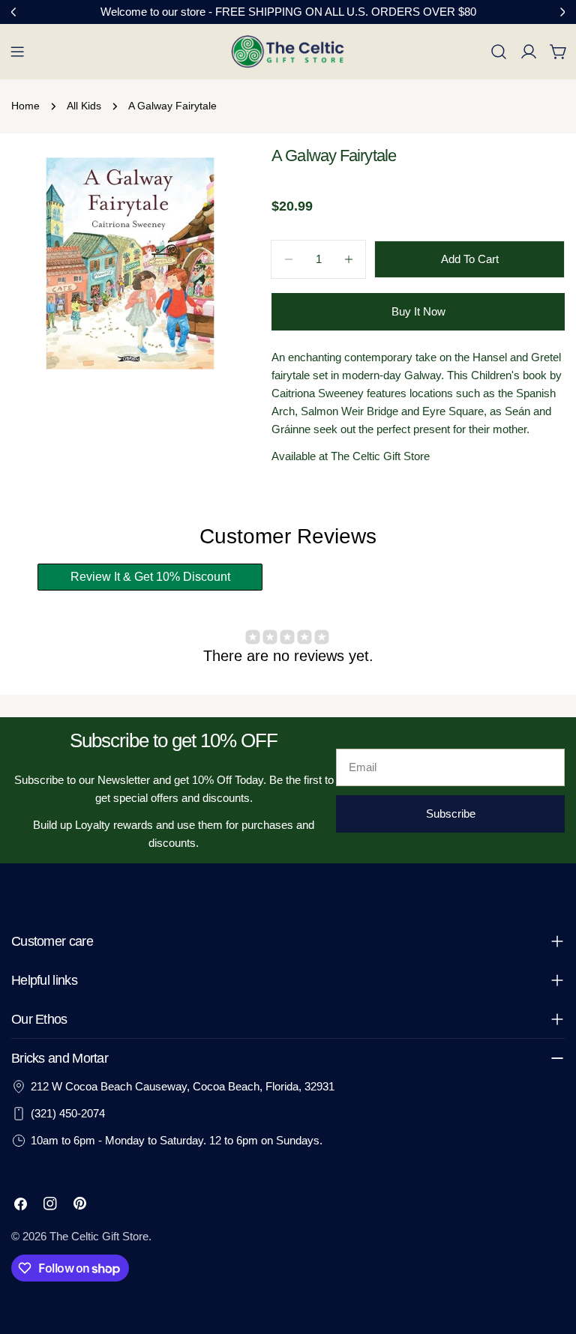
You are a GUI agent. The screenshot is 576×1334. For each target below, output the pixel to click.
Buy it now (419, 311)
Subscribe (451, 813)
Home (25, 106)
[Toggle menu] (17, 52)
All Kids (84, 106)
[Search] (499, 52)
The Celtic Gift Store (99, 1236)
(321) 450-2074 (68, 1113)
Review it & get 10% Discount (150, 576)
